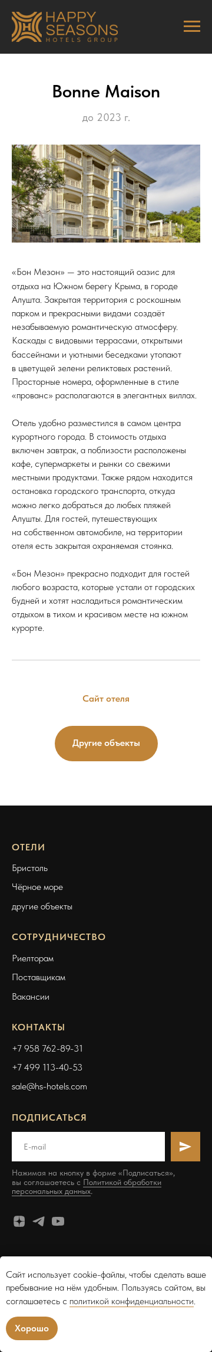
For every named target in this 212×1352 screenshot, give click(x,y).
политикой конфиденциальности (131, 1301)
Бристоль (30, 867)
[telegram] (38, 1221)
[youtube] (58, 1221)
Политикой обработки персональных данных (86, 1186)
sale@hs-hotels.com (49, 1086)
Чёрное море (37, 886)
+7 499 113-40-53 (47, 1067)
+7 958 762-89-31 (47, 1048)
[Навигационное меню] (192, 26)
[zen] (19, 1221)
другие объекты (42, 906)
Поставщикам (38, 977)
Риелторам (33, 958)
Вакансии (30, 996)
